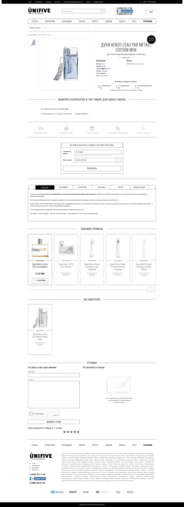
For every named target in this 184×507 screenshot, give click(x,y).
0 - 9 (152, 27)
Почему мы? (36, 465)
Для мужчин (50, 21)
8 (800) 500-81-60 (124, 14)
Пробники (147, 21)
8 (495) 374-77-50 (124, 8)
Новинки (108, 21)
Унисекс (82, 21)
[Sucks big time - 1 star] (64, 431)
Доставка (35, 467)
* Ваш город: (67, 160)
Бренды (35, 21)
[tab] (44, 187)
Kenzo (50, 35)
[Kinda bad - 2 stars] (67, 431)
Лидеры (122, 21)
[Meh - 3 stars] (71, 431)
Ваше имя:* (31, 371)
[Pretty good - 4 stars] (74, 431)
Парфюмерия (32, 35)
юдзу (142, 64)
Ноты (134, 21)
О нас (34, 463)
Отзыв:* (30, 380)
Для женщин (67, 21)
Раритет (95, 21)
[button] (82, 114)
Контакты (35, 470)
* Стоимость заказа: (67, 152)
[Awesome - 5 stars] (78, 431)
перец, (133, 64)
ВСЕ (45, 27)
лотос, (138, 64)
